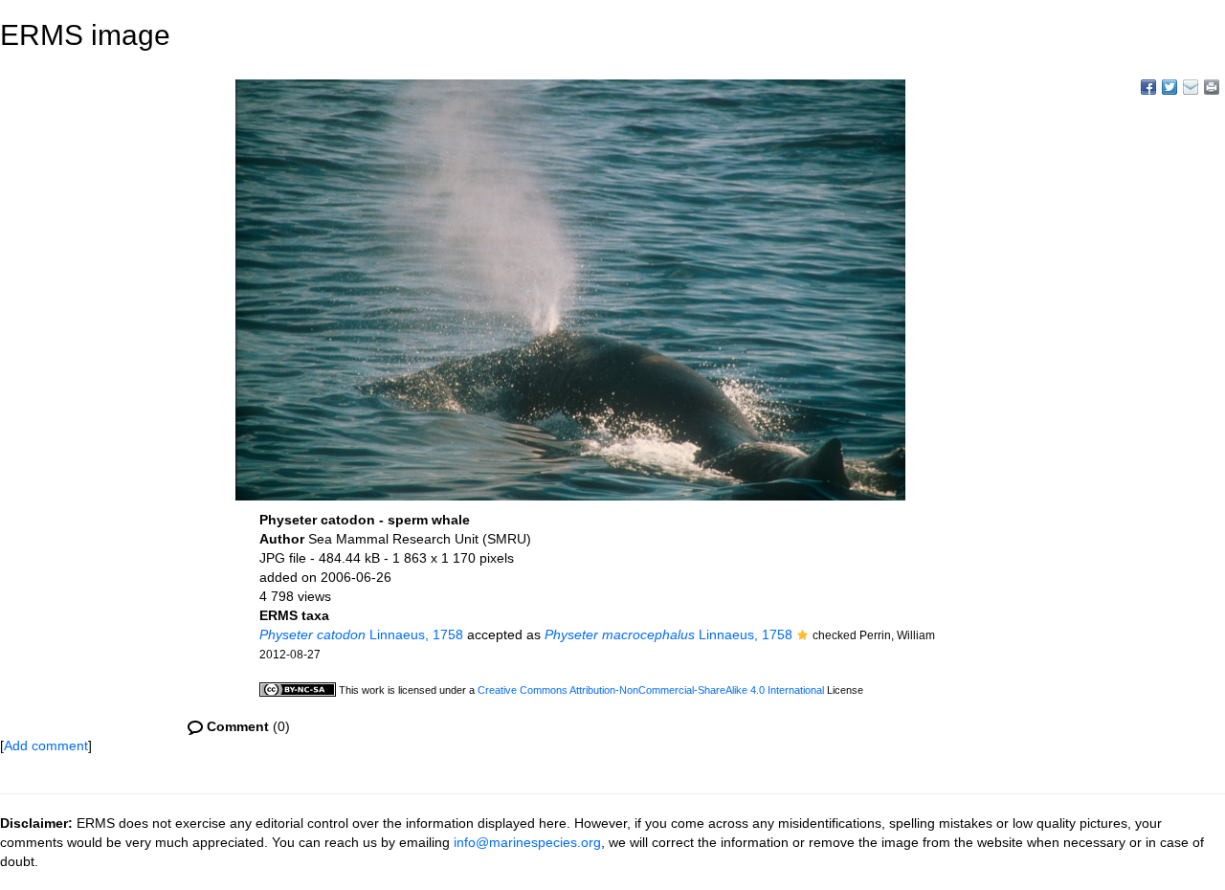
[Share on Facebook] (1148, 87)
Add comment (46, 745)
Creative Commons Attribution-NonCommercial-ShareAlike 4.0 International (651, 690)
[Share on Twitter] (1169, 87)
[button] (802, 636)
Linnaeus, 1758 (361, 634)
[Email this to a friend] (1211, 87)
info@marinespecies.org (527, 842)
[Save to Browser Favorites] (1190, 87)
